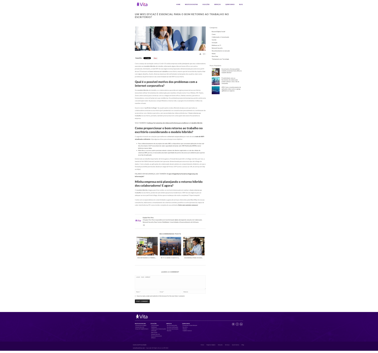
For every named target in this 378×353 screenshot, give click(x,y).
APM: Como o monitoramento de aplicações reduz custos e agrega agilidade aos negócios (231, 89)
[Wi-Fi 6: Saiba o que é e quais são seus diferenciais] (170, 246)
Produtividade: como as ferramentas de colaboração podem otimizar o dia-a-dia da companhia (230, 80)
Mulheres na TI (216, 45)
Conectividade (155, 325)
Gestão (214, 40)
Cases (214, 34)
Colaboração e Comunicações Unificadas (158, 329)
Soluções (205, 4)
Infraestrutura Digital (140, 325)
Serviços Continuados (172, 327)
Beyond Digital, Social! (218, 31)
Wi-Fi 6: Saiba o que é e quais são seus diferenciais (171, 258)
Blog (241, 4)
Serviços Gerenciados (172, 328)
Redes (214, 53)
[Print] (200, 54)
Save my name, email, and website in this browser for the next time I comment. (161, 296)
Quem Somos (229, 4)
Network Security (217, 48)
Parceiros (185, 327)
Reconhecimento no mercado (221, 51)
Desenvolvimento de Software (156, 336)
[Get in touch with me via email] (144, 225)
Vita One (169, 330)
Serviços (217, 4)
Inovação (214, 42)
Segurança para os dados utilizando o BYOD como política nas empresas (194, 258)
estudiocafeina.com (139, 348)
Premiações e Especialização (190, 325)
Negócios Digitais (191, 4)
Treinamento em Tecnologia (220, 59)
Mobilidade (154, 327)
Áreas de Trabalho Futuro (141, 328)
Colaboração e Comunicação (220, 37)
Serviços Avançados (172, 325)
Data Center (154, 332)
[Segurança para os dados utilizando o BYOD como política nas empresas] (194, 246)
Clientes (185, 328)
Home (178, 4)
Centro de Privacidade (139, 344)
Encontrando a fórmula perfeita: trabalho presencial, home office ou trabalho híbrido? (147, 258)
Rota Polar (215, 56)
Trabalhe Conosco (187, 330)
